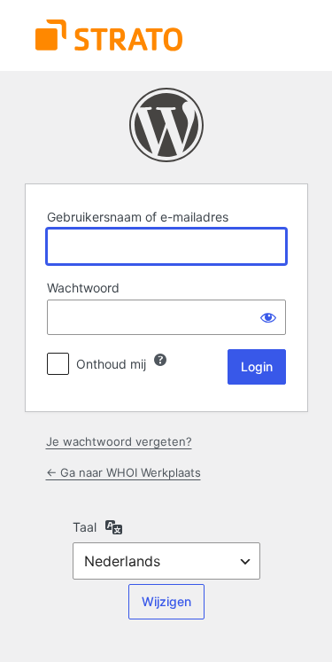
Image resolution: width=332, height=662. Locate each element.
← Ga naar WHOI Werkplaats (123, 472)
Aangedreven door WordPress (166, 125)
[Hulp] (160, 359)
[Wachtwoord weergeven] (268, 317)
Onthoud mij (111, 363)
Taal (85, 526)
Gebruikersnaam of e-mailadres (137, 216)
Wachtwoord (83, 287)
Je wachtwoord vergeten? (119, 441)
